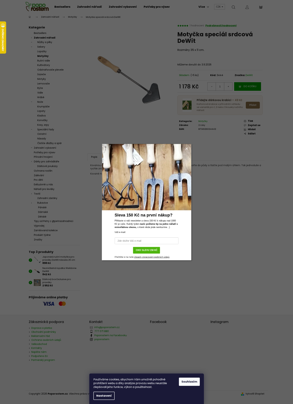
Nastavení (104, 396)
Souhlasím (189, 382)
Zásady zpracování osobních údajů (152, 257)
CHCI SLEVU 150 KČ (146, 250)
